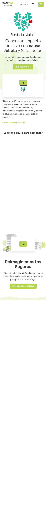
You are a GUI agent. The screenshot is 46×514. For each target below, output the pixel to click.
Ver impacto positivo (23, 286)
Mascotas (15, 217)
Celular (14, 225)
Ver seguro (20, 156)
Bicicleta (14, 201)
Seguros (23, 4)
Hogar (13, 209)
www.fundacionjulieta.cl (12, 122)
